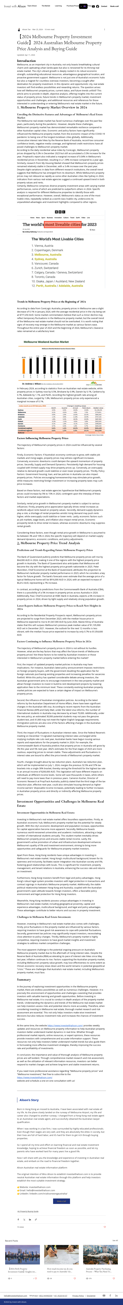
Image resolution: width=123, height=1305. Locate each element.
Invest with (11, 6)
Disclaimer (91, 1295)
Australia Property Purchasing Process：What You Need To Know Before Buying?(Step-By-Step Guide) (99, 1270)
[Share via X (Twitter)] (24, 1219)
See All (115, 1240)
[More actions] (104, 29)
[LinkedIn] (116, 1295)
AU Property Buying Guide (28, 1211)
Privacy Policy (78, 1295)
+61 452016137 (60, 1295)
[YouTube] (104, 1295)
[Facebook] (110, 1295)
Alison (22, 6)
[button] (33, 5)
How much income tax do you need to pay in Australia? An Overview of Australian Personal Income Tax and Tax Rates (60, 1270)
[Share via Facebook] (18, 1219)
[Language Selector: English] (83, 6)
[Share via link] (36, 1219)
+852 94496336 (45, 1295)
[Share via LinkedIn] (30, 1219)
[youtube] (93, 6)
